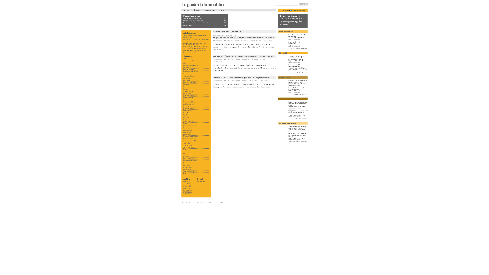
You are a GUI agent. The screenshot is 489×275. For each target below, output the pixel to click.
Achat (185, 58)
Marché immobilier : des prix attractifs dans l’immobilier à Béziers (298, 103)
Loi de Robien (187, 25)
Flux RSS (285, 10)
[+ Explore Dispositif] (302, 73)
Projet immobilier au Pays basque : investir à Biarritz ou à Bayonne (243, 37)
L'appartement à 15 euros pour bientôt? (195, 23)
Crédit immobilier (247, 41)
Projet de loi (187, 132)
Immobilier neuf (188, 97)
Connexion (192, 202)
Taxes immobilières (189, 147)
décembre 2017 (188, 190)
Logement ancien (188, 108)
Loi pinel (185, 115)
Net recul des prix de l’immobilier (295, 42)
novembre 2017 (188, 192)
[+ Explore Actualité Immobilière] (298, 141)
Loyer (185, 119)
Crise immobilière (188, 76)
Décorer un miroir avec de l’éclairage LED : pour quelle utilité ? (241, 77)
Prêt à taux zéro (188, 128)
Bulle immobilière (188, 69)
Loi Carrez (186, 165)
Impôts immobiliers (189, 102)
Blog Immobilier (201, 181)
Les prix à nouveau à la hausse (193, 21)
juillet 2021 (186, 181)
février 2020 (187, 186)
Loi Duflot (186, 113)
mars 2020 (186, 184)
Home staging (187, 93)
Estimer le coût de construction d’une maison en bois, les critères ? (243, 56)
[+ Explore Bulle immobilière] (299, 48)
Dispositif (186, 84)
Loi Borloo (186, 163)
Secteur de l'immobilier (190, 141)
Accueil (186, 10)
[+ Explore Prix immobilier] (300, 118)
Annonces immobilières (190, 65)
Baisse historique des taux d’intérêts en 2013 (297, 88)
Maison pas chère (188, 121)
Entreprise (186, 87)
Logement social (188, 110)
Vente (185, 149)
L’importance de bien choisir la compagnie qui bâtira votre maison (298, 112)
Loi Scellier (186, 117)
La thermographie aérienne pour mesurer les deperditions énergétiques (297, 66)
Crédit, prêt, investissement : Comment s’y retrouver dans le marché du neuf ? (195, 47)
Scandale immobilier (189, 139)
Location (186, 106)
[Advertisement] (247, 19)
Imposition (186, 100)
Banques (186, 67)
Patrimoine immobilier (189, 126)
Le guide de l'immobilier (203, 4)
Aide (184, 63)
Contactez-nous (210, 10)
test (222, 10)
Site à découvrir (202, 202)
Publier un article (188, 169)
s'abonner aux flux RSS (216, 202)
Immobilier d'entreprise (190, 95)
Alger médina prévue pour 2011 (193, 18)
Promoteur (186, 134)
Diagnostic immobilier (189, 82)
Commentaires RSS (298, 10)
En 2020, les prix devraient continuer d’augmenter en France (194, 43)
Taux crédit (186, 143)
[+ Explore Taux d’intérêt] (300, 94)
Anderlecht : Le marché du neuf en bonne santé (297, 127)
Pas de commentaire (263, 41)
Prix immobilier (187, 130)
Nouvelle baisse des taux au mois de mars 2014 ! (297, 81)
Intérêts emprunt (188, 104)
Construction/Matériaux (250, 60)
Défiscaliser (187, 80)
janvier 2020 (187, 188)
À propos (197, 10)
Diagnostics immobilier (190, 160)
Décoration (245, 81)
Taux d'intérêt (187, 145)
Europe (185, 89)
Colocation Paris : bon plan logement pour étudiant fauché (194, 51)
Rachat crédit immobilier (190, 136)
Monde (185, 123)
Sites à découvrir (188, 171)
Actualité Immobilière (189, 61)
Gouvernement (188, 91)
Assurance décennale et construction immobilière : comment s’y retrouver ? (297, 58)
